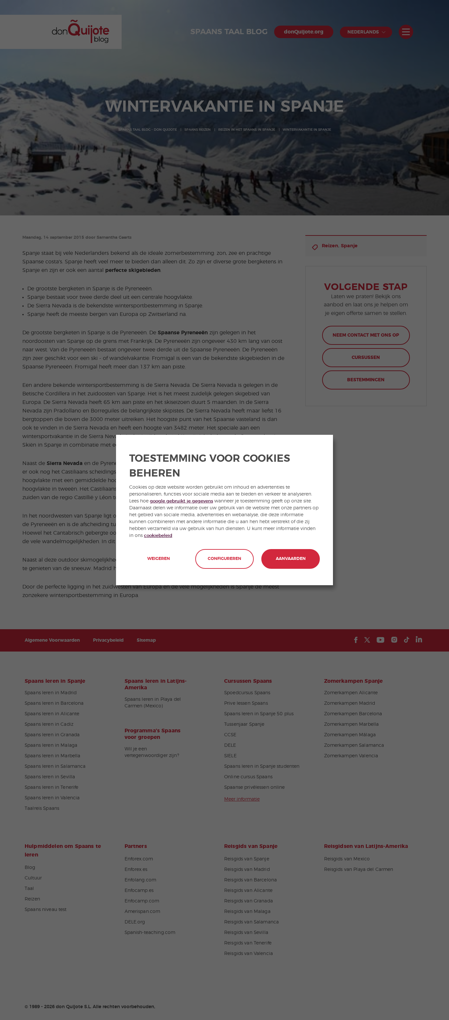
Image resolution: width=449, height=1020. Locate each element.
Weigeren (158, 559)
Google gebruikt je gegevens (181, 501)
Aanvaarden (291, 559)
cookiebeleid (158, 535)
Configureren (224, 559)
